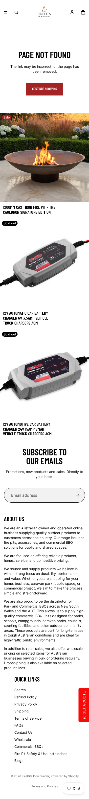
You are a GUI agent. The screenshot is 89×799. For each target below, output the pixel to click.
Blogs (18, 760)
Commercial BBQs (28, 746)
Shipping (21, 711)
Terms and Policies (44, 786)
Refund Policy (25, 697)
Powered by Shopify (65, 776)
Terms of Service (28, 718)
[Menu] (5, 12)
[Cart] (83, 12)
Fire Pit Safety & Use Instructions (40, 754)
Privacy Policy (25, 704)
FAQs (18, 725)
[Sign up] (77, 495)
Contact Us (23, 732)
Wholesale (22, 739)
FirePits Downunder (35, 776)
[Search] (16, 12)
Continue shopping (44, 89)
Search (20, 690)
